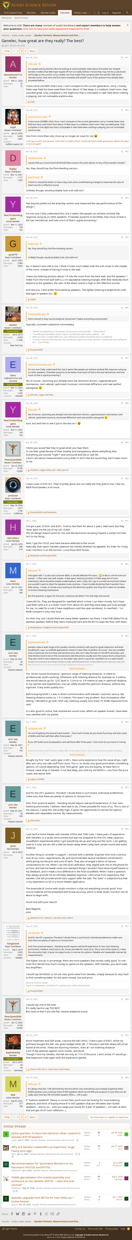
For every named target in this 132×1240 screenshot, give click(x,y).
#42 (127, 110)
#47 (127, 358)
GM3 (6, 45)
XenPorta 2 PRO (53, 1237)
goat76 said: (34, 177)
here (31, 28)
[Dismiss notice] (127, 25)
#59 (127, 1035)
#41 (127, 57)
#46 (127, 307)
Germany (18, 1070)
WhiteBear (16, 1188)
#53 (127, 635)
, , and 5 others (51, 918)
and (43, 512)
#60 (127, 1077)
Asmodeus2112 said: (37, 116)
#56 (127, 829)
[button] (89, 12)
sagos (14, 1140)
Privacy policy (111, 1228)
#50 (127, 478)
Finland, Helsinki (15, 670)
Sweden (19, 957)
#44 (127, 197)
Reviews (31, 12)
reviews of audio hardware (59, 25)
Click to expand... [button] (77, 668)
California (18, 513)
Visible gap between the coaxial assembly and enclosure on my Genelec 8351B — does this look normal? (42, 1181)
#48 (127, 403)
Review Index (48, 12)
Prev (7, 51)
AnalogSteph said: (36, 642)
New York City (16, 345)
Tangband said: (35, 157)
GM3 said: (32, 570)
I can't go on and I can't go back (40, 141)
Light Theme (10, 1228)
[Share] (122, 58)
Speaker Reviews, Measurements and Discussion (52, 1140)
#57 (127, 926)
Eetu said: (32, 409)
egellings (118, 1179)
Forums (64, 12)
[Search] (127, 12)
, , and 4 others (50, 1069)
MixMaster (16, 1170)
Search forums (21, 17)
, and (41, 395)
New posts (7, 17)
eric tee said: (34, 932)
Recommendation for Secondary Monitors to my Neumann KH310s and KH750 (42, 1165)
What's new (80, 12)
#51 (127, 520)
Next (32, 51)
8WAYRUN (81, 1237)
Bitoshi (14, 1204)
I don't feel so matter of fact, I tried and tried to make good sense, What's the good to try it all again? (77, 142)
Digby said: (33, 243)
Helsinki (19, 396)
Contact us (80, 1228)
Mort (13, 1154)
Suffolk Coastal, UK (14, 144)
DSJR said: (32, 63)
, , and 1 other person (49, 470)
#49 (127, 442)
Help (123, 1228)
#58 (127, 999)
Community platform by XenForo (48, 1235)
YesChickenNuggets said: (40, 364)
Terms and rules (95, 1228)
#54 (127, 721)
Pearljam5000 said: (37, 314)
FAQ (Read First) (13, 12)
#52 (127, 564)
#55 (127, 787)
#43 (127, 151)
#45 (127, 237)
